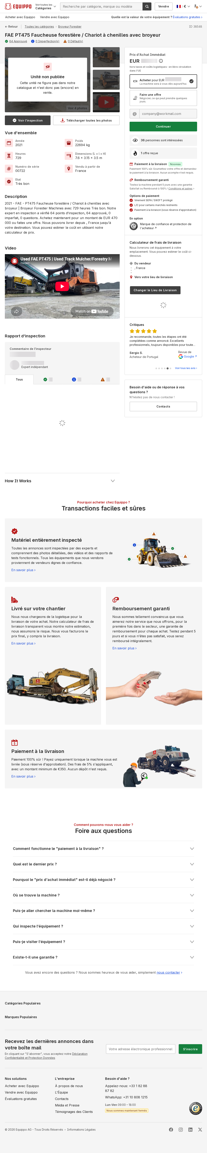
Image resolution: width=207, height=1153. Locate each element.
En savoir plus (22, 570)
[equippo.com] (18, 6)
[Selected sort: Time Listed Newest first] (161, 61)
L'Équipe (61, 1092)
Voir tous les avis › (186, 368)
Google (189, 356)
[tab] (19, 379)
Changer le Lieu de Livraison (155, 290)
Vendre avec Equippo (21, 1092)
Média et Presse (67, 1105)
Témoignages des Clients (74, 1112)
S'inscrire (190, 1049)
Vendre (163, 6)
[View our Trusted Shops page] (195, 1108)
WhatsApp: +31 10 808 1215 (126, 1097)
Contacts (163, 406)
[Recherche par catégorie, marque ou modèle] (147, 6)
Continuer (163, 126)
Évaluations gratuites (186, 17)
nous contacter (168, 972)
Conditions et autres (180, 188)
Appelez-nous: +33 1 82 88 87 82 (126, 1088)
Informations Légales (81, 1129)
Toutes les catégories (39, 26)
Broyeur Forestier (69, 26)
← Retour (11, 26)
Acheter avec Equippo (22, 1086)
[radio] (163, 81)
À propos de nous (69, 1086)
